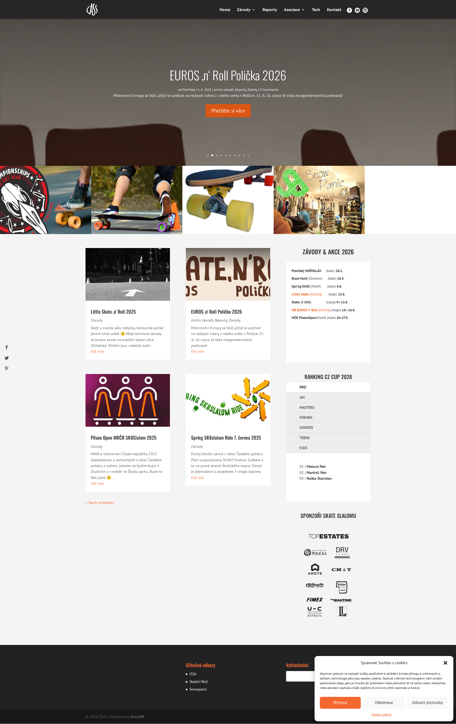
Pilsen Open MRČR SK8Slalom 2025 (123, 437)
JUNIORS (306, 427)
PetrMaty (189, 90)
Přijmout (340, 702)
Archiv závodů (224, 90)
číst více (97, 351)
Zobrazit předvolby (427, 702)
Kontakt (334, 10)
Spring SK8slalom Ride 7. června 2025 (226, 437)
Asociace (292, 10)
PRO (303, 387)
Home (225, 10)
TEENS (305, 437)
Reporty (270, 10)
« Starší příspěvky (100, 502)
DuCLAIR (137, 716)
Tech (316, 10)
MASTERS (307, 407)
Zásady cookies (381, 714)
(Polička (323, 310)
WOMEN (306, 417)
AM (302, 397)
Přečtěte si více (228, 110)
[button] (445, 662)
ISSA (192, 674)
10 (248, 155)
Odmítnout (384, 702)
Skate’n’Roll (198, 681)
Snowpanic (198, 689)
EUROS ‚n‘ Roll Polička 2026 (228, 75)
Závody (243, 10)
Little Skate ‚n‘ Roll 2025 (113, 311)
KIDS (303, 447)
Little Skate (300, 294)
